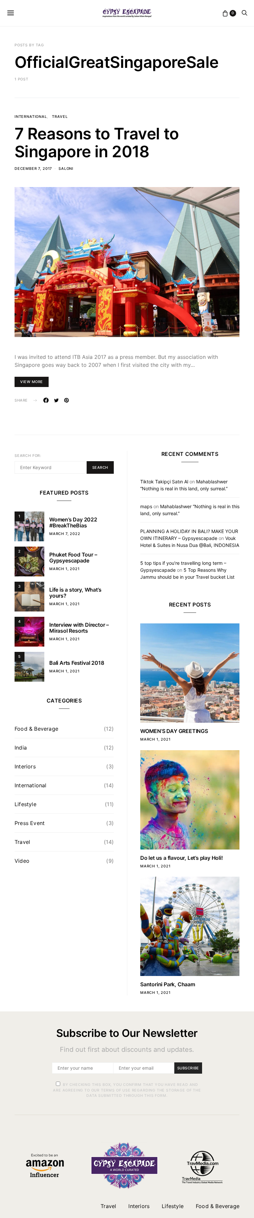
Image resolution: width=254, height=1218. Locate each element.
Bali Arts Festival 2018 (76, 662)
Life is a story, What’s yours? (75, 592)
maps (146, 506)
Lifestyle (25, 804)
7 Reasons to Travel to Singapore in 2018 (97, 142)
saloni (66, 168)
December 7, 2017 (33, 168)
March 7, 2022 (64, 533)
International (31, 116)
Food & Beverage (36, 728)
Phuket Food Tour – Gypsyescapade (73, 557)
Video (22, 860)
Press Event (30, 823)
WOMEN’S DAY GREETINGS (174, 731)
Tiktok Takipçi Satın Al (164, 481)
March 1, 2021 (64, 568)
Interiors (25, 766)
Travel (59, 116)
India (21, 747)
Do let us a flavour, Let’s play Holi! (181, 857)
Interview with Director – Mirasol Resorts (79, 627)
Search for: (28, 455)
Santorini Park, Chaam (167, 984)
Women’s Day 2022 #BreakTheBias (73, 522)
